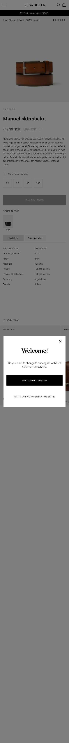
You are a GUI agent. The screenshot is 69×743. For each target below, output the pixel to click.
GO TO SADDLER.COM (34, 380)
